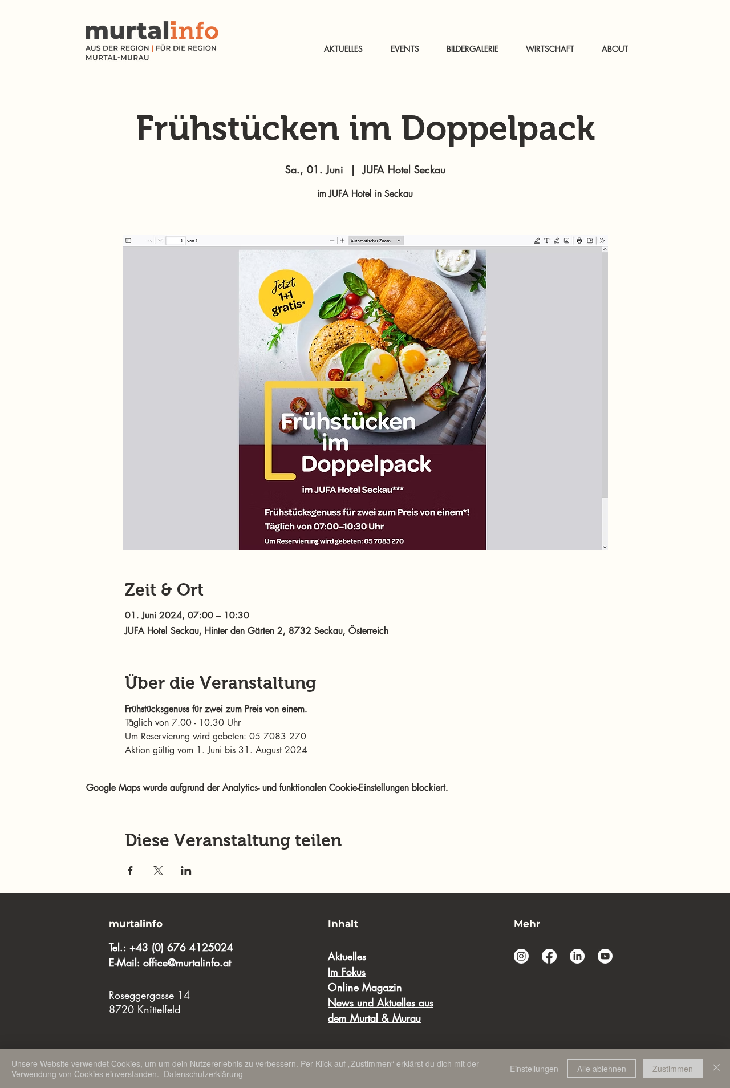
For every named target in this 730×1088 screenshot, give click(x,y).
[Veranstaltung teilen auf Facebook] (130, 870)
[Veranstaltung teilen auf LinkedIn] (186, 870)
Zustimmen (672, 1068)
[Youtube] (605, 956)
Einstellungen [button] (534, 1068)
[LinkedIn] (577, 956)
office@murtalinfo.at (187, 962)
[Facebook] (549, 956)
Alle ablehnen (601, 1068)
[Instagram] (521, 956)
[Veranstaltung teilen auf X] (158, 870)
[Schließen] (716, 1068)
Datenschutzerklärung (203, 1073)
